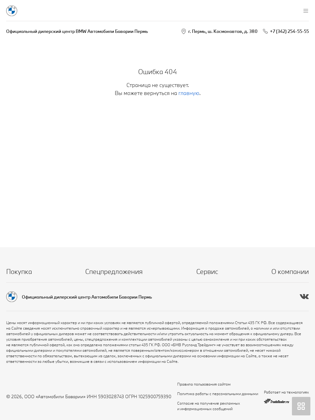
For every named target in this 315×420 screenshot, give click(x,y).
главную (188, 93)
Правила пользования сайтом (204, 384)
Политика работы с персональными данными (217, 393)
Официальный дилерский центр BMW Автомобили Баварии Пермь (77, 31)
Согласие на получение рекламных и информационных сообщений (208, 406)
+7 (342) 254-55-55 (289, 31)
